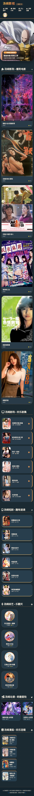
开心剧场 (21, 9)
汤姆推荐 (5, 9)
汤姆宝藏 (28, 9)
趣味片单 (13, 9)
